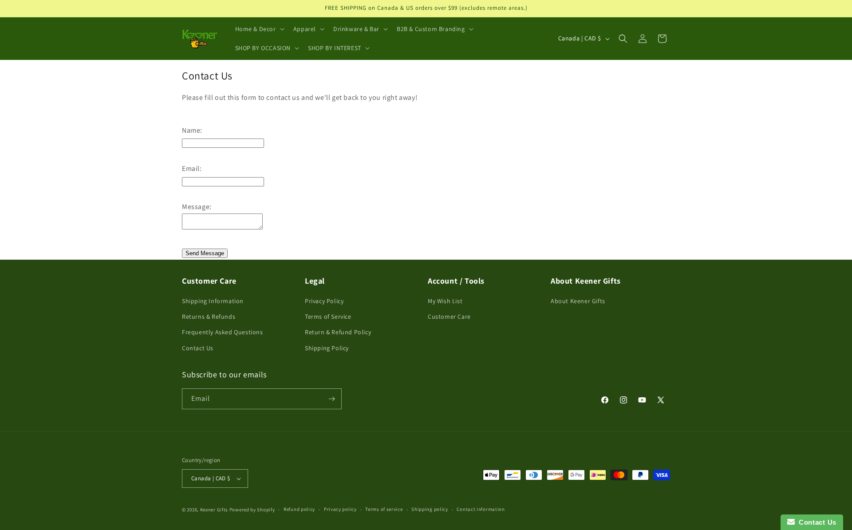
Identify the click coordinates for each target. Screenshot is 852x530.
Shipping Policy (327, 348)
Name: (192, 130)
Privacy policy (340, 509)
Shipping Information (213, 301)
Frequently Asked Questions (222, 332)
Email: (192, 168)
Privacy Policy (324, 301)
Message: (197, 206)
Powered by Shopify (252, 509)
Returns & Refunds (208, 316)
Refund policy (299, 509)
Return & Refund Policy (338, 332)
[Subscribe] (331, 398)
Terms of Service (328, 316)
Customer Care (449, 316)
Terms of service (383, 509)
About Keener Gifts (578, 301)
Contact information (481, 509)
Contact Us (197, 348)
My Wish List (445, 301)
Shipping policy (429, 509)
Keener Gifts (214, 509)
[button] (259, 29)
